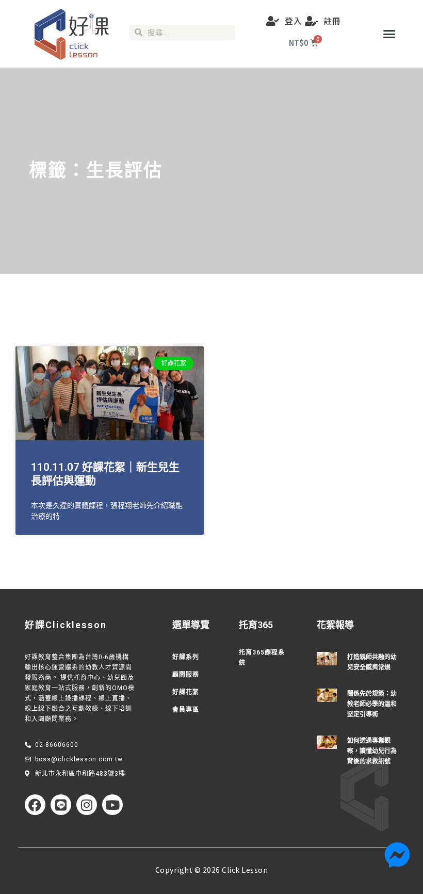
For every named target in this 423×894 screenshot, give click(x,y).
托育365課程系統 (262, 657)
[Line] (61, 804)
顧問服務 (185, 674)
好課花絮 (185, 692)
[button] (389, 34)
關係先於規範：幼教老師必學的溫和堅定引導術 (372, 704)
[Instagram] (86, 804)
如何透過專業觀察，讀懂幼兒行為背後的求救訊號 (372, 751)
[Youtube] (112, 804)
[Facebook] (35, 804)
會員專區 (185, 709)
